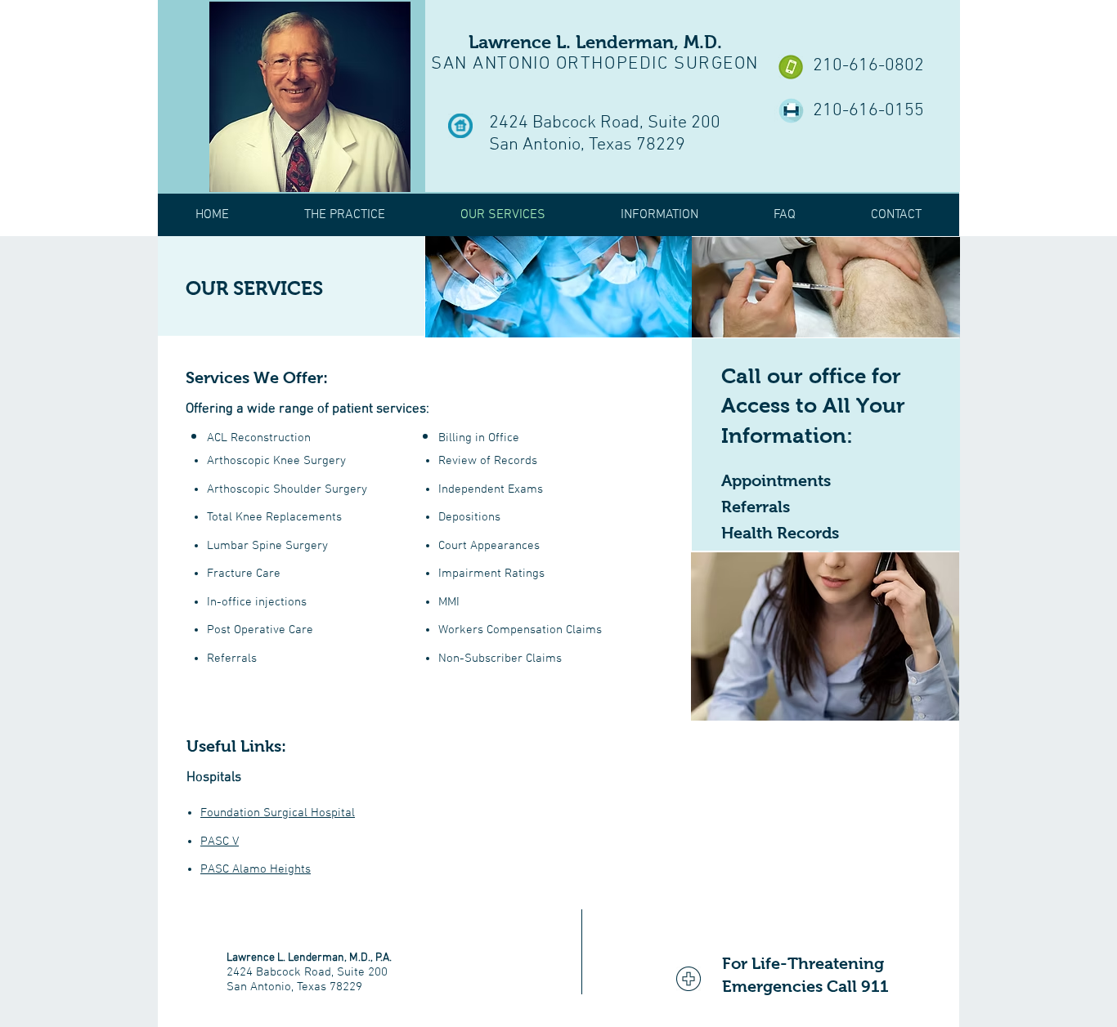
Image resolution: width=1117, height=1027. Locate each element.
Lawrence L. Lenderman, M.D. (595, 42)
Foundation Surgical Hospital (277, 813)
